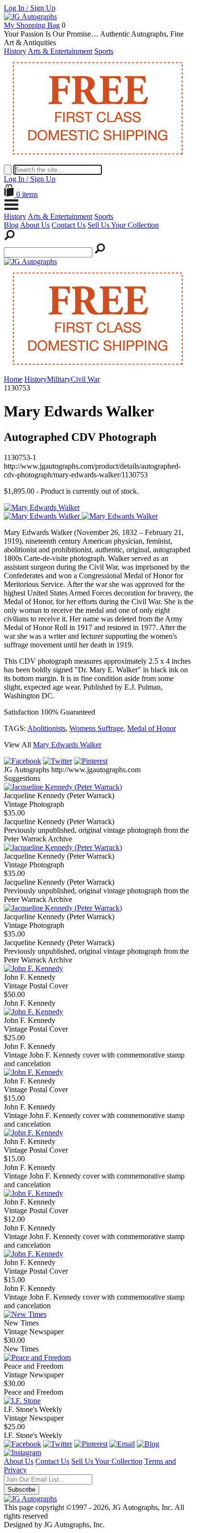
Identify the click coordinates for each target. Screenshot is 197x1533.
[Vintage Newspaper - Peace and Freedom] (37, 1357)
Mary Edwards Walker (67, 745)
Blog (11, 225)
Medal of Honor (151, 728)
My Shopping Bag (32, 25)
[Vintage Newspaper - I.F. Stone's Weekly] (22, 1401)
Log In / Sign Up (29, 8)
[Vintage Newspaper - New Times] (25, 1314)
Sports (103, 51)
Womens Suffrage (96, 728)
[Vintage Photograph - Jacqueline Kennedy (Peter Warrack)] (63, 787)
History (15, 51)
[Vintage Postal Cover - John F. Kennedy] (33, 968)
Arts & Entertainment (60, 51)
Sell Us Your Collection (123, 225)
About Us (35, 225)
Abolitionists (46, 728)
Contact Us (69, 225)
